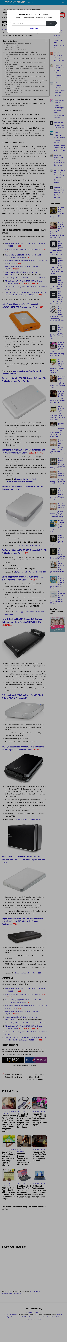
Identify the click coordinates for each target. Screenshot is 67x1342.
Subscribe (51, 23)
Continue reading (33, 28)
